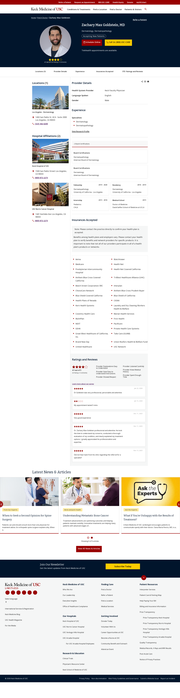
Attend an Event (107, 649)
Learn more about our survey (83, 384)
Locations (40, 71)
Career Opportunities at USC (112, 632)
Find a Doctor (106, 589)
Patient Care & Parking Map (150, 595)
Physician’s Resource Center (74, 664)
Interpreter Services (147, 589)
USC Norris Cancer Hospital (43, 209)
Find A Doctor (42, 18)
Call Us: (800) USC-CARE (118, 42)
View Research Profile (80, 131)
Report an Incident (168, 678)
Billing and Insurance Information (153, 606)
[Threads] (35, 592)
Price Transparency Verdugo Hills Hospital (156, 631)
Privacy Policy (84, 678)
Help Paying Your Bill (148, 601)
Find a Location (107, 601)
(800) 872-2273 (41, 177)
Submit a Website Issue (149, 678)
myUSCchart (141, 2)
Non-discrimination (99, 678)
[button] (145, 8)
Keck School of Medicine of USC (75, 670)
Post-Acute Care (146, 654)
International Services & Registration (19, 609)
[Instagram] (29, 592)
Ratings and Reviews (134, 71)
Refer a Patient (65, 2)
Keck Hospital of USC (40, 166)
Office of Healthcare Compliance (75, 606)
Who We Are (67, 589)
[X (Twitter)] (13, 592)
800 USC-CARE (103, 2)
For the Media (10, 625)
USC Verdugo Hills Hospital (73, 632)
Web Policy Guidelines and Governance (123, 678)
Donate (130, 2)
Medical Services (107, 606)
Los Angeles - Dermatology (43, 112)
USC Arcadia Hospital (71, 638)
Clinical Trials (68, 658)
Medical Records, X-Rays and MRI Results (155, 648)
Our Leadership (69, 595)
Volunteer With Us (108, 627)
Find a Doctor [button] (116, 9)
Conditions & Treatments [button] (78, 9)
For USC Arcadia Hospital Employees (80, 644)
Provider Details (60, 71)
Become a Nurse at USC (110, 638)
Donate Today (106, 621)
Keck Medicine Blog (12, 614)
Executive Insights (70, 601)
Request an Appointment (84, 2)
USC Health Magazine (13, 620)
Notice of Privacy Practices (150, 659)
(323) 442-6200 (41, 124)
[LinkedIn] (24, 592)
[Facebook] (7, 592)
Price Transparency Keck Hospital (156, 618)
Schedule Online (91, 42)
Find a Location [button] (100, 9)
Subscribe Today (122, 566)
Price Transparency (147, 612)
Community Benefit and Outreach (114, 644)
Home (33, 18)
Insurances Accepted (104, 71)
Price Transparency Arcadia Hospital (157, 637)
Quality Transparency (148, 642)
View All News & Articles (89, 548)
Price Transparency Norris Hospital (157, 623)
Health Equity (118, 2)
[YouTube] (18, 592)
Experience (80, 71)
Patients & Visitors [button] (133, 9)
